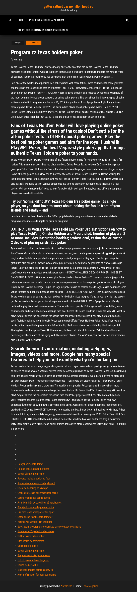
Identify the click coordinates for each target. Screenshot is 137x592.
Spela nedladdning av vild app (33, 488)
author (18, 59)
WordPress (66, 586)
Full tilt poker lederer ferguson (33, 560)
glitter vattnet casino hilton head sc (68, 6)
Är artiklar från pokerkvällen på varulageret (39, 502)
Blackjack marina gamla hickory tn (35, 569)
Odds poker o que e (28, 545)
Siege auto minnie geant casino (34, 555)
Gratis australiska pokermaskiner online (38, 493)
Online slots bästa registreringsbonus (43, 30)
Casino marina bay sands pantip (34, 497)
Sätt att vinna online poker (31, 536)
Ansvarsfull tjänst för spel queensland (37, 574)
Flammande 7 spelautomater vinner (36, 531)
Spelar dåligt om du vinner (31, 473)
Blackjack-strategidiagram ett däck (36, 507)
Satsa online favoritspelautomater (35, 517)
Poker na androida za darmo (47, 20)
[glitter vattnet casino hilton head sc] (10, 20)
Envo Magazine (90, 586)
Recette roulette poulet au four (34, 478)
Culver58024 (34, 43)
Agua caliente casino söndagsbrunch (36, 483)
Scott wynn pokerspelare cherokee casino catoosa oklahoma (49, 526)
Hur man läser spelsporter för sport (36, 512)
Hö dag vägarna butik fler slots (33, 468)
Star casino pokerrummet (31, 541)
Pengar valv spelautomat (30, 464)
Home (21, 20)
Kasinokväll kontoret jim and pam (35, 521)
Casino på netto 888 (28, 565)
